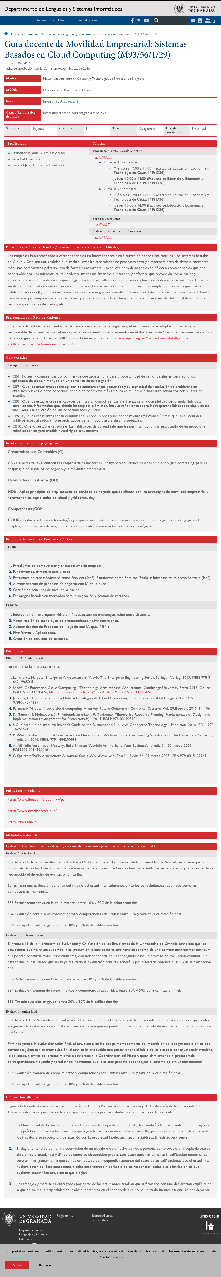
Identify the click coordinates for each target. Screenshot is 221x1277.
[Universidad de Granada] (194, 9)
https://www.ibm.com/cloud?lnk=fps (36, 799)
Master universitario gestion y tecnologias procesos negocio (78, 34)
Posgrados (31, 34)
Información (43, 20)
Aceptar (17, 1265)
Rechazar (45, 1265)
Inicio (6, 34)
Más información (111, 1257)
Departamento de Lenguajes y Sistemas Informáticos (63, 9)
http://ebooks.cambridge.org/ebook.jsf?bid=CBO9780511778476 (100, 692)
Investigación (88, 20)
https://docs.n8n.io (23, 822)
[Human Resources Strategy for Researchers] (209, 1227)
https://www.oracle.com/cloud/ (32, 810)
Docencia (65, 20)
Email (106, 157)
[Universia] (209, 1216)
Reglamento (65, 1215)
